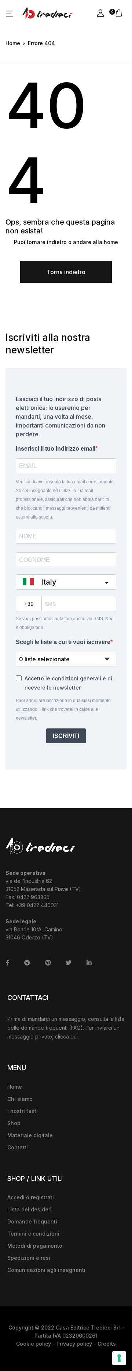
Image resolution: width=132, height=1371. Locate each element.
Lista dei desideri (29, 1209)
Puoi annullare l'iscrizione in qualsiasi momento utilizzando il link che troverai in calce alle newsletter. (63, 709)
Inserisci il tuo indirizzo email (55, 449)
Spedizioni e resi (28, 1258)
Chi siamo (20, 1099)
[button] (9, 13)
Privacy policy (74, 1344)
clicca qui (66, 1036)
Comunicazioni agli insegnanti (46, 1270)
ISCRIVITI (66, 736)
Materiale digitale (30, 1135)
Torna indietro (66, 272)
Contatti (17, 1147)
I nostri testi (22, 1111)
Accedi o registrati (30, 1197)
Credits (107, 1344)
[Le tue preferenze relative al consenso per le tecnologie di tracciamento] (119, 1358)
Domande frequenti (32, 1221)
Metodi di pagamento (34, 1246)
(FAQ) (76, 1028)
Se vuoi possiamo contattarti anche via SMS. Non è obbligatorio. (65, 623)
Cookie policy (33, 1344)
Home (13, 43)
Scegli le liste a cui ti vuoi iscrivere (63, 642)
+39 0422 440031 (37, 905)
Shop (14, 1123)
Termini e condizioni (33, 1233)
